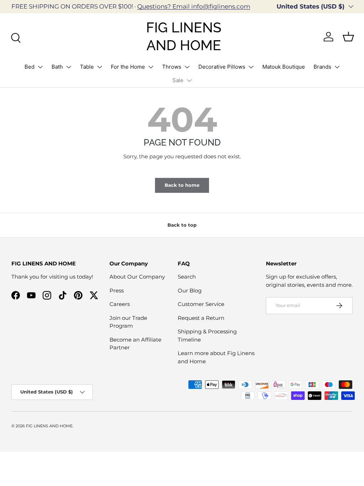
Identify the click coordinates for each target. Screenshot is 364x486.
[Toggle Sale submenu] (189, 80)
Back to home (182, 185)
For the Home (128, 66)
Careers (119, 304)
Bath (57, 66)
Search (187, 276)
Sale (177, 80)
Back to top (182, 225)
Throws (171, 66)
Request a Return (201, 318)
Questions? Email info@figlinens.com (193, 6)
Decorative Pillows (221, 66)
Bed (29, 66)
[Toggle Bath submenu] (68, 67)
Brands (322, 66)
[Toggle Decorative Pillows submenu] (251, 67)
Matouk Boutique (283, 66)
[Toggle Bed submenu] (40, 67)
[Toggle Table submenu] (99, 67)
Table (87, 66)
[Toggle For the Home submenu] (150, 67)
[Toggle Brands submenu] (337, 67)
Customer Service (201, 304)
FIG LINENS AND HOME (49, 425)
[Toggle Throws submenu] (187, 67)
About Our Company (137, 276)
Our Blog (190, 290)
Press (116, 290)
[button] (348, 36)
